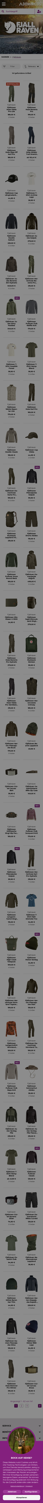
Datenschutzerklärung (17, 1486)
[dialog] (21, 751)
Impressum (29, 1486)
